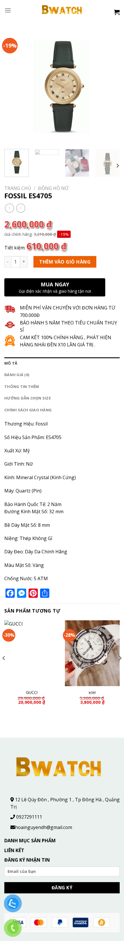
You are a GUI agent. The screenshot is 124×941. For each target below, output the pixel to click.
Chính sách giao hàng (28, 409)
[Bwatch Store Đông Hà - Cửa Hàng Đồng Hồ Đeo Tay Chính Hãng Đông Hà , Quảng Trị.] (62, 10)
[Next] (110, 86)
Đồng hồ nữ (53, 188)
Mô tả (10, 363)
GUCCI (31, 692)
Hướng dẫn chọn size (27, 398)
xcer (92, 692)
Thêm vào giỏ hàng (65, 262)
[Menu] (7, 10)
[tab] (62, 363)
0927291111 (29, 817)
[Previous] (14, 86)
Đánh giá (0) (16, 374)
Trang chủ (17, 188)
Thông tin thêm (21, 386)
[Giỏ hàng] (117, 12)
